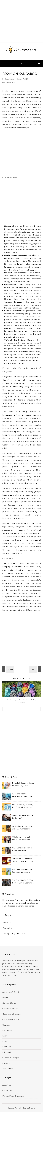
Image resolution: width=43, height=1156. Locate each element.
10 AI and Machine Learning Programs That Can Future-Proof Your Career (22, 795)
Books (5, 997)
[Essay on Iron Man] (35, 669)
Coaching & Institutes (11, 1014)
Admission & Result (10, 992)
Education (7, 1030)
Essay (4, 1036)
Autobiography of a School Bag (21, 699)
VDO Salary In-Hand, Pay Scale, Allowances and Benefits (22, 871)
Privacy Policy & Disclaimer (15, 933)
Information (7, 1052)
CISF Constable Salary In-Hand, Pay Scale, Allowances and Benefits (22, 849)
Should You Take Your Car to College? (22, 816)
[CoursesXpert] (21, 50)
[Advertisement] (21, 21)
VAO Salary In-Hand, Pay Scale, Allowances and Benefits (22, 827)
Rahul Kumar (9, 79)
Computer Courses (10, 1019)
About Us (7, 922)
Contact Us (8, 928)
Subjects (6, 1063)
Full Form (6, 1047)
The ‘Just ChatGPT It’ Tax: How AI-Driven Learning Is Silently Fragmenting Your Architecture (23, 881)
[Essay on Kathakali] (7, 669)
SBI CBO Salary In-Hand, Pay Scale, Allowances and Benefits (23, 806)
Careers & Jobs (9, 1003)
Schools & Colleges (10, 1058)
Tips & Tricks (7, 1068)
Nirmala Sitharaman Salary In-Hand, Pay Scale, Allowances (23, 784)
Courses (6, 1025)
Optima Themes (29, 1108)
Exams (5, 1041)
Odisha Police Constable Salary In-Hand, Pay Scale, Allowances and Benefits (23, 860)
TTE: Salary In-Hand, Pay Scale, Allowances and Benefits (22, 838)
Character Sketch (10, 1008)
